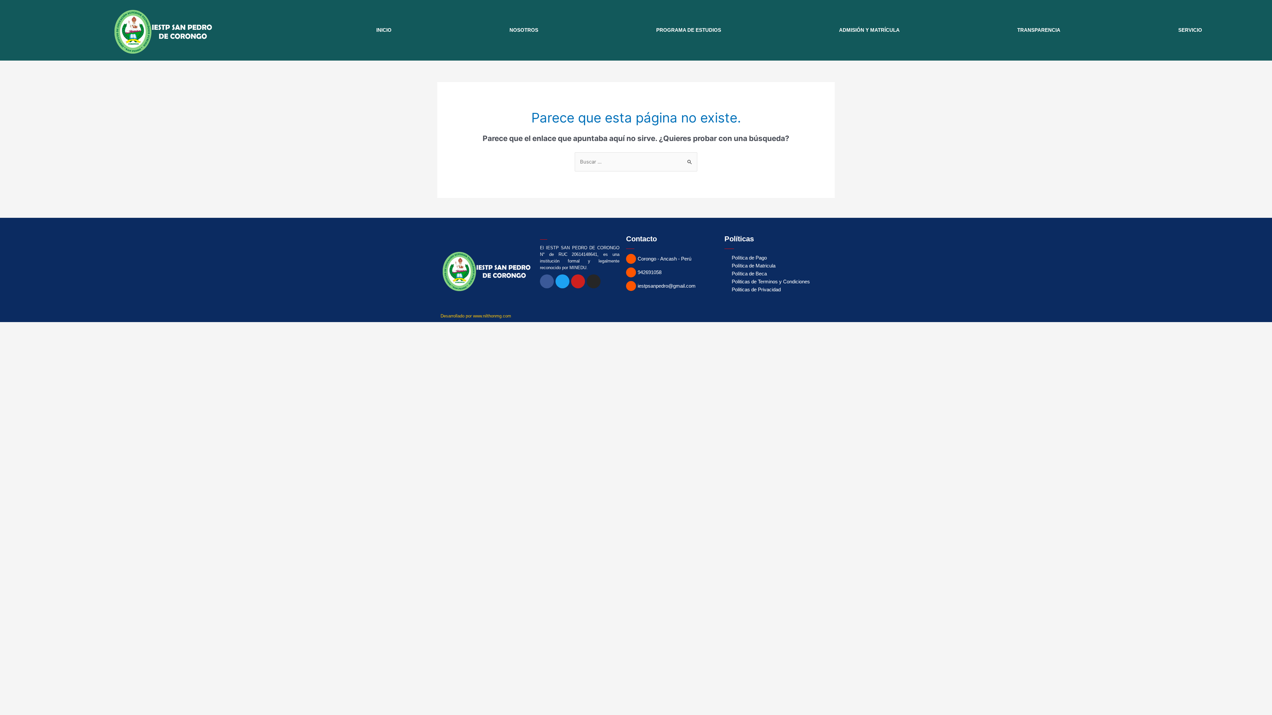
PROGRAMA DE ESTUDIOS (688, 30)
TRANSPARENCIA (1038, 30)
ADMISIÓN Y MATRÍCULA (869, 30)
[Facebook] (547, 281)
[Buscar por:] (636, 162)
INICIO (384, 30)
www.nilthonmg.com (492, 315)
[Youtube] (578, 281)
